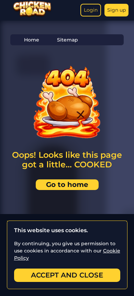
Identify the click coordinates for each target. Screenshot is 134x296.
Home (31, 40)
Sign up (116, 10)
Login (91, 10)
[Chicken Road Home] (32, 16)
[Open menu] (7, 10)
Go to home (67, 184)
